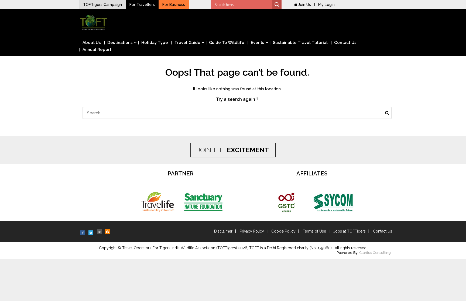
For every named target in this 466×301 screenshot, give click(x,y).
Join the (233, 150)
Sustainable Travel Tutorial (300, 42)
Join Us (304, 4)
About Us (92, 42)
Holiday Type (154, 42)
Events (257, 42)
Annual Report (97, 49)
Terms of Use (314, 231)
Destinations (120, 42)
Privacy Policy (252, 231)
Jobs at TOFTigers (349, 231)
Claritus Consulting (375, 253)
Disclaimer (223, 231)
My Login (326, 4)
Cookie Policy (283, 231)
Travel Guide (187, 42)
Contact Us (345, 42)
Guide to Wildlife (226, 42)
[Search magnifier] (277, 4)
